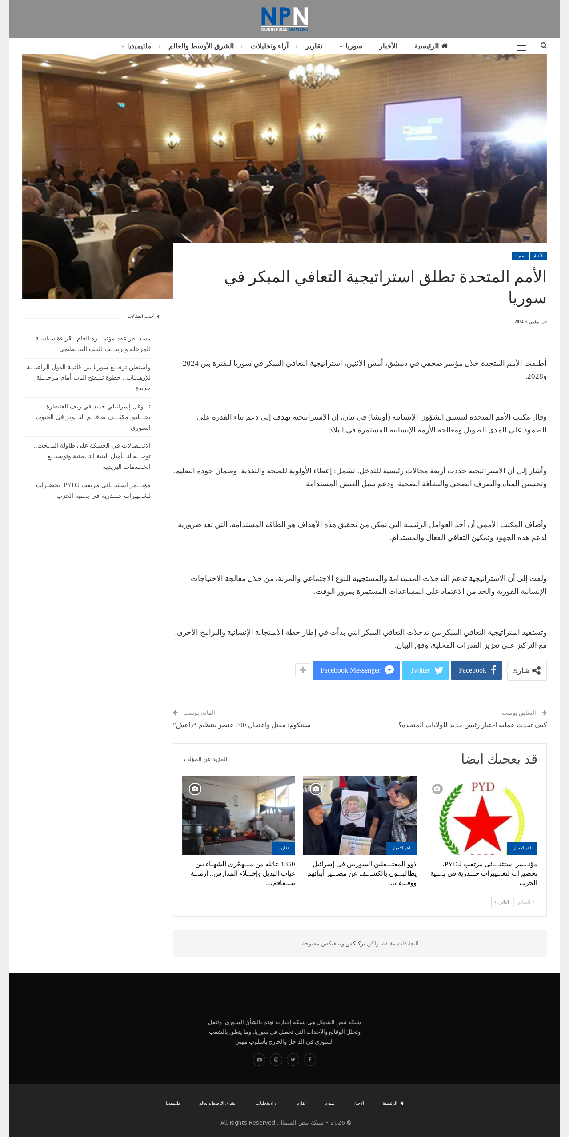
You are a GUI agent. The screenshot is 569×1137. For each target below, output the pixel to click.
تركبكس (354, 943)
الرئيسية (426, 46)
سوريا (353, 46)
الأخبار (388, 46)
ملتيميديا (139, 46)
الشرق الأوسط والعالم (201, 46)
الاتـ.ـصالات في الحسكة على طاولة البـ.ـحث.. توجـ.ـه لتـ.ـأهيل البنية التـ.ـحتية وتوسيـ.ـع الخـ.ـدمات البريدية (92, 456)
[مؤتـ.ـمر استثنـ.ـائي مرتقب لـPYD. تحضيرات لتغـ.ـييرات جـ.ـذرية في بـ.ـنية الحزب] (481, 815)
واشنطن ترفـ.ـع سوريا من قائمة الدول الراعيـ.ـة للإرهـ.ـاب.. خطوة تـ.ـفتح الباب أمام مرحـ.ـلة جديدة (89, 378)
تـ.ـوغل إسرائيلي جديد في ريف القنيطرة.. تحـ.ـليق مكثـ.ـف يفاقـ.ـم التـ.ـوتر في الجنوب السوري (93, 417)
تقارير (313, 46)
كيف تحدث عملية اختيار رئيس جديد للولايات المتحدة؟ (472, 725)
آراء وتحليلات (270, 46)
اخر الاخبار (522, 848)
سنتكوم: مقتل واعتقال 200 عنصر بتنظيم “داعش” (242, 725)
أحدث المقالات (142, 316)
